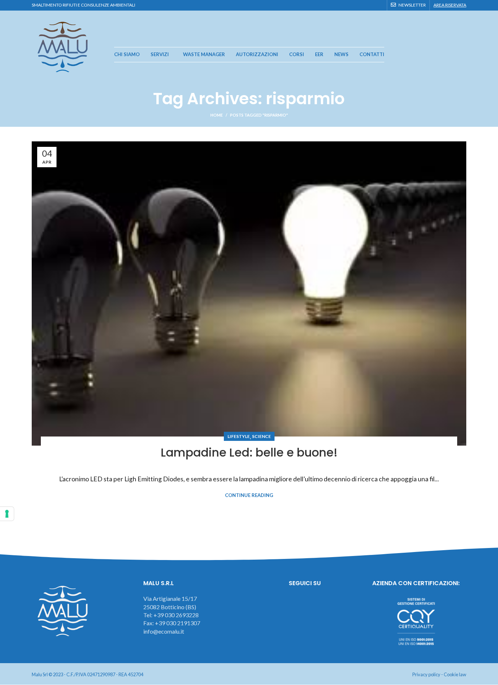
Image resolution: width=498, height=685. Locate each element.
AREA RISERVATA (449, 5)
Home (216, 115)
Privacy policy (426, 674)
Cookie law (455, 674)
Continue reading (249, 495)
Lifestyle (238, 436)
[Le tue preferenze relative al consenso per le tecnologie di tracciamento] (7, 514)
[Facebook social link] (354, 5)
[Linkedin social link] (379, 5)
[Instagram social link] (362, 5)
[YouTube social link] (370, 5)
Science (261, 436)
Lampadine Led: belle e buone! (249, 452)
